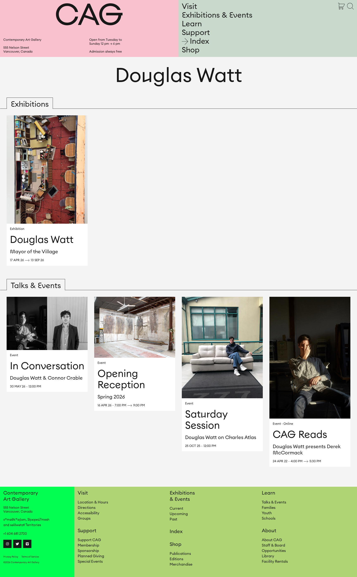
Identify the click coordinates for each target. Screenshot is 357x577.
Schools (268, 518)
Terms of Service (30, 557)
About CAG (272, 540)
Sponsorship (88, 551)
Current (176, 508)
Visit (189, 6)
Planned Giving (91, 556)
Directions (86, 507)
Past (173, 519)
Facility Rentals (275, 561)
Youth (267, 513)
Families (268, 507)
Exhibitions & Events (217, 15)
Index (199, 41)
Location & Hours (93, 502)
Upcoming (179, 514)
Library (268, 556)
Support (196, 32)
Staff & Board (273, 545)
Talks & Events (274, 502)
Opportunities (274, 551)
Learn (192, 24)
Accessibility (88, 513)
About (269, 530)
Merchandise (181, 564)
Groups (84, 518)
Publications (180, 553)
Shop (191, 50)
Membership (88, 545)
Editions (176, 559)
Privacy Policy (10, 557)
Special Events (90, 561)
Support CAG (89, 540)
